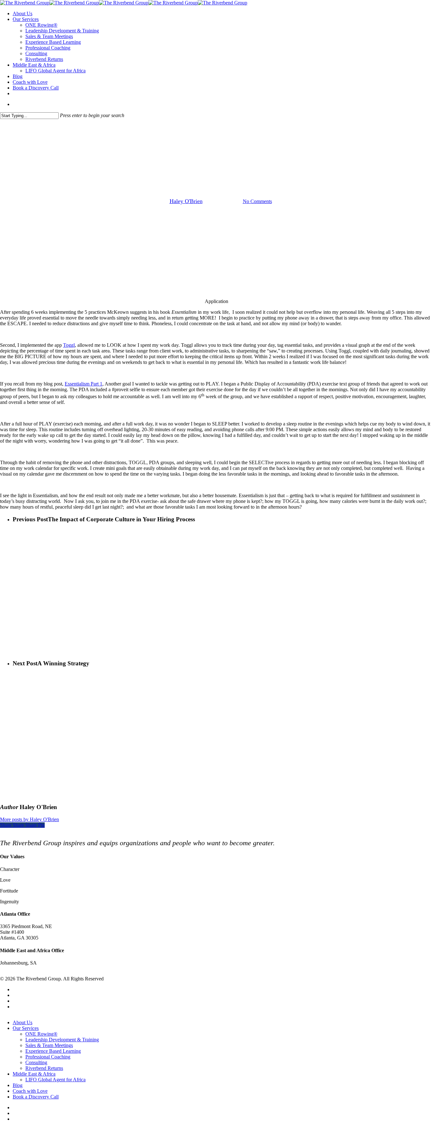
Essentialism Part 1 (83, 383)
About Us (22, 1022)
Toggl (69, 345)
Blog (18, 1085)
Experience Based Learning (53, 1051)
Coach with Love (30, 1091)
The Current (216, 169)
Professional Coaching (47, 1056)
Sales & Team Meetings (49, 1045)
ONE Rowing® (41, 1034)
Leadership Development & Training (62, 1039)
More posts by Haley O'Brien (29, 819)
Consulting (36, 1062)
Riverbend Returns (44, 1068)
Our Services (26, 1028)
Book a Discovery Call (36, 1096)
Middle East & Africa (34, 1074)
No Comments (257, 201)
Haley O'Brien (186, 201)
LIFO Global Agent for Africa (55, 1079)
